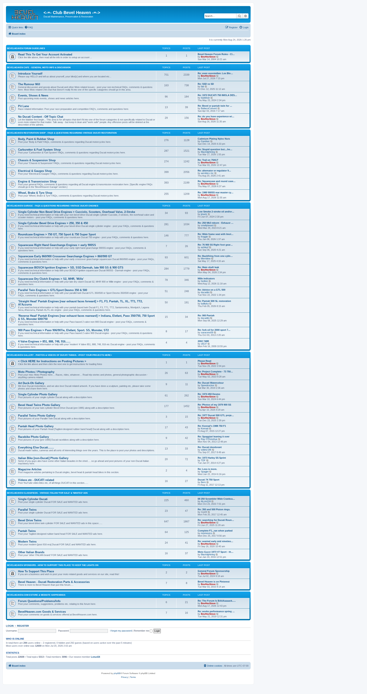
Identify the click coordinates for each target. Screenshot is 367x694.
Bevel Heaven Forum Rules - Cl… (216, 54)
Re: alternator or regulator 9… (214, 170)
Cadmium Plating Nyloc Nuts (214, 138)
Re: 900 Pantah (206, 315)
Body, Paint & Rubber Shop (36, 139)
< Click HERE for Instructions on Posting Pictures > (52, 361)
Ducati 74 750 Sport (208, 479)
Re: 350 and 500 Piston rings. (214, 509)
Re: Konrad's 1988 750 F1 (212, 426)
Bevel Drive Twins (29, 520)
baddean (205, 97)
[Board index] (25, 14)
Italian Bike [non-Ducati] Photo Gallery (43, 458)
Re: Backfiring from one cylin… (215, 256)
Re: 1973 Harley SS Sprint (212, 458)
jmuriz (204, 214)
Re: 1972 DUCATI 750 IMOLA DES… (217, 95)
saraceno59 (207, 332)
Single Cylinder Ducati (33, 499)
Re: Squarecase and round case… (217, 181)
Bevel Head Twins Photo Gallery (39, 405)
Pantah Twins (27, 531)
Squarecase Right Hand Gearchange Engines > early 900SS (57, 245)
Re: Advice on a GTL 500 (211, 289)
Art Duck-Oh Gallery (31, 383)
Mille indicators (206, 278)
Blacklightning (208, 152)
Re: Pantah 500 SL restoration (214, 301)
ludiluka (205, 303)
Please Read (204, 361)
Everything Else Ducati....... (36, 447)
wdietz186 (206, 449)
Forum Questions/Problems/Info (39, 601)
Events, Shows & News (33, 95)
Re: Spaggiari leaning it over (213, 436)
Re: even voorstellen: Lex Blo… (215, 73)
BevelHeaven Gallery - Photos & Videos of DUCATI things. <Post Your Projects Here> (59, 355)
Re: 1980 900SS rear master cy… (215, 192)
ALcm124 (206, 501)
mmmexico (206, 533)
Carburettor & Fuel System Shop (39, 149)
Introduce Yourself (30, 73)
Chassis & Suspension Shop (37, 160)
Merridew (205, 258)
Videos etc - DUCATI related (36, 480)
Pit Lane (23, 106)
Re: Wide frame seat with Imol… (215, 234)
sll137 (204, 343)
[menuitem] (28, 27)
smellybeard (207, 225)
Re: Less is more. (207, 469)
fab (202, 86)
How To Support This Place (36, 571)
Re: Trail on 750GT (208, 160)
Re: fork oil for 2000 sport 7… (214, 330)
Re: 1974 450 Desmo (209, 394)
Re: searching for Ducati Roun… (216, 520)
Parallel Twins (27, 509)
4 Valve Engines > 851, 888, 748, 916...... (44, 341)
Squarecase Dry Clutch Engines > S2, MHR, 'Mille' (51, 278)
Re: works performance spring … (216, 611)
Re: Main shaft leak (208, 267)
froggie (204, 236)
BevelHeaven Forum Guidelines (26, 48)
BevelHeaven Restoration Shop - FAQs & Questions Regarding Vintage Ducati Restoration (62, 133)
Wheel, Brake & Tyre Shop (35, 192)
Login (10, 626)
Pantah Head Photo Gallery (36, 426)
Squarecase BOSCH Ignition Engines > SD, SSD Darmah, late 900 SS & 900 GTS (70, 267)
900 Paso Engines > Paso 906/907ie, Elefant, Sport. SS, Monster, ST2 (63, 330)
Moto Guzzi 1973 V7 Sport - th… (215, 552)
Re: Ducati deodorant (210, 447)
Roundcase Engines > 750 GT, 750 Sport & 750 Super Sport (57, 234)
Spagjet (205, 471)
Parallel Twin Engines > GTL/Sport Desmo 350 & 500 (52, 290)
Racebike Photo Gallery (33, 436)
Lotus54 (95, 657)
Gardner (205, 141)
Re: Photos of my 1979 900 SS (214, 404)
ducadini (205, 292)
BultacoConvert (209, 108)
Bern (203, 482)
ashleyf (204, 247)
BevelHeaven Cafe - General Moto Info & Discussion (39, 67)
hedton (204, 281)
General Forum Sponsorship (214, 571)
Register (23, 626)
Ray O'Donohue (209, 439)
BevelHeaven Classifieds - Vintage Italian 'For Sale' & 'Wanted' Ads (47, 493)
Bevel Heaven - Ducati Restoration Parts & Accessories (54, 582)
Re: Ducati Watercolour (211, 383)
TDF (203, 460)
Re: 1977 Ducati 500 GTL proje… (216, 415)
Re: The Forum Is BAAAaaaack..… (217, 600)
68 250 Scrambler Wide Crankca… (216, 499)
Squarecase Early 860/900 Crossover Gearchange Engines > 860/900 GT (65, 256)
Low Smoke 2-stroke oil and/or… (216, 211)
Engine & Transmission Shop (37, 181)
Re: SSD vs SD (206, 84)
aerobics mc (207, 173)
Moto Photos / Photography (36, 371)
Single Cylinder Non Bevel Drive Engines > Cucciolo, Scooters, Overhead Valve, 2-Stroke (76, 211)
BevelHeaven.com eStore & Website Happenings (36, 595)
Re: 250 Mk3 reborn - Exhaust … (215, 223)
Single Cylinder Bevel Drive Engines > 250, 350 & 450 (53, 223)
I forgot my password (121, 630)
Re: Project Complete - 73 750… (215, 371)
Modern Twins (27, 541)
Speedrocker (207, 385)
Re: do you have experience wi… (216, 116)
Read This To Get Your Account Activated (45, 54)
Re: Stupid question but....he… (215, 149)
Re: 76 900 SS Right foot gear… (215, 244)
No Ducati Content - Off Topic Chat (40, 116)
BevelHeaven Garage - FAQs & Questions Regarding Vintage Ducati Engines (52, 206)
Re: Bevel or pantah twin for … (215, 106)
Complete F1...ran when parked (215, 530)
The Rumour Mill (29, 84)
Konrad (204, 428)
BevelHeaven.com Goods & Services (42, 611)
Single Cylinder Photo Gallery (37, 394)
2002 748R (203, 341)
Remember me (142, 630)
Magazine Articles (29, 469)
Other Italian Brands (31, 552)
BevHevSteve (208, 56)
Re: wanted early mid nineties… (215, 541)
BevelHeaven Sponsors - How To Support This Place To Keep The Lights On (52, 565)
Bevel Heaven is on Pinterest (214, 581)
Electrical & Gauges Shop (35, 170)
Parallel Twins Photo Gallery (36, 415)
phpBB (117, 673)
